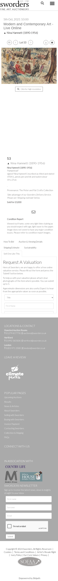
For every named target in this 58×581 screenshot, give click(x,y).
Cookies (8, 552)
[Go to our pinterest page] (18, 451)
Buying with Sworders (14, 419)
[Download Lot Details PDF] (46, 42)
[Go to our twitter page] (12, 451)
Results (7, 402)
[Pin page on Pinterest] (22, 212)
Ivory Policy (16, 555)
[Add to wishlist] (52, 42)
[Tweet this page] (17, 212)
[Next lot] (30, 42)
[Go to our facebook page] (7, 451)
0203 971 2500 (13, 348)
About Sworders (12, 410)
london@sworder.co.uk (33, 348)
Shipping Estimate (11, 247)
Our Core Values (31, 555)
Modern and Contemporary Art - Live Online (28, 26)
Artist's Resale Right (46, 552)
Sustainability (30, 247)
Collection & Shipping (13, 433)
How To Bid (9, 241)
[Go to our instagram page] (28, 212)
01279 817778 (13, 333)
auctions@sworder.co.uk (34, 333)
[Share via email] (34, 212)
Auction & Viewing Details (31, 241)
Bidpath (36, 578)
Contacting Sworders (14, 428)
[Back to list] (9, 42)
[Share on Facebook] (11, 212)
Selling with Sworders (14, 415)
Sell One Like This (12, 253)
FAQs (6, 437)
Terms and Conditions (24, 552)
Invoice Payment (12, 424)
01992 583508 (13, 340)
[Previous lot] (15, 42)
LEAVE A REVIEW (15, 357)
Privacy (44, 555)
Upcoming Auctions (13, 397)
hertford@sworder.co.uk (34, 340)
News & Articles (11, 406)
